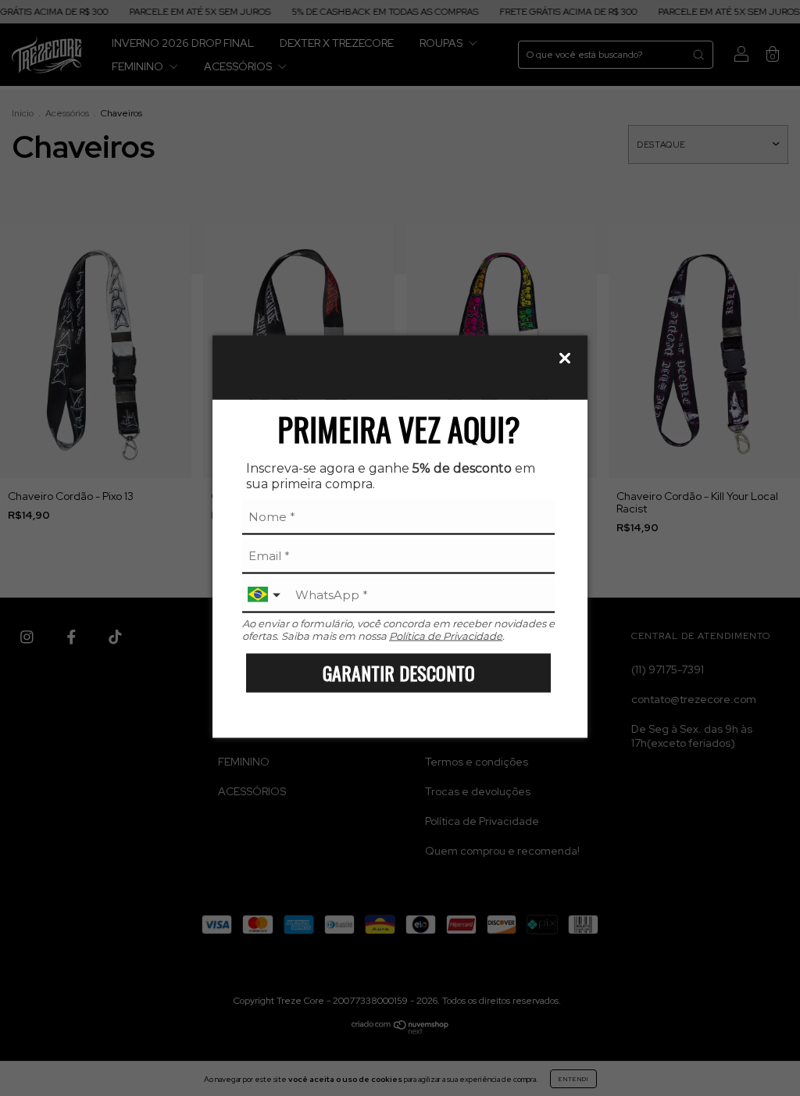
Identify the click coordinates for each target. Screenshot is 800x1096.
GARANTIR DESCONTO (399, 673)
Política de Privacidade (445, 635)
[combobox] (265, 594)
